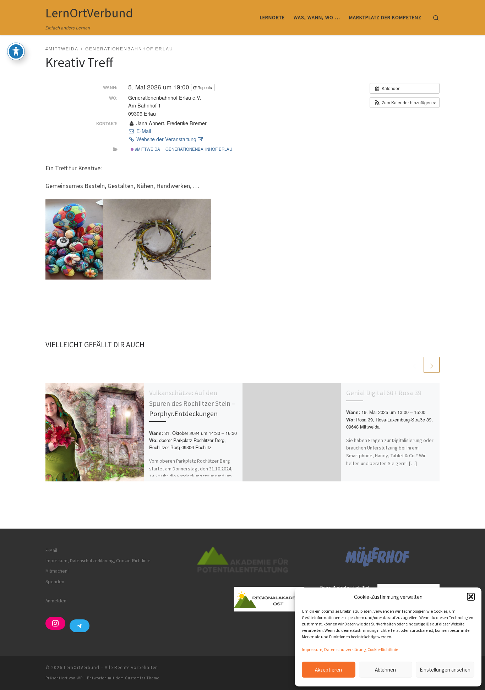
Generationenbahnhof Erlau (198, 149)
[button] (470, 596)
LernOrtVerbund (81, 667)
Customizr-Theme (142, 677)
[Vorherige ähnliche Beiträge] (415, 365)
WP (80, 677)
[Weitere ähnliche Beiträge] (432, 365)
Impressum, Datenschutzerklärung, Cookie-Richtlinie (350, 649)
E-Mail (143, 130)
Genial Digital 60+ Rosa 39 (383, 392)
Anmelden (55, 601)
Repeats (204, 87)
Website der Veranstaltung (166, 139)
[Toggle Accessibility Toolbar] (15, 51)
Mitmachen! (57, 571)
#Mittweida (147, 149)
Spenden (54, 582)
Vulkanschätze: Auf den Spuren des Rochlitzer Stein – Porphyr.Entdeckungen (192, 403)
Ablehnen (385, 669)
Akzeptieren (328, 669)
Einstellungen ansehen (445, 669)
